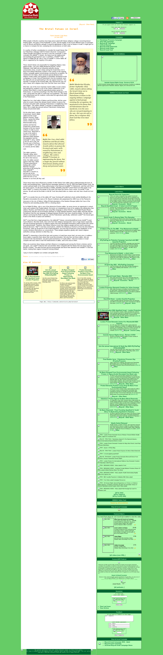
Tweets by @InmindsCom (119, 503)
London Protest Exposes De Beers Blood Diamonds (126, 450)
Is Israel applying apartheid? (111, 453)
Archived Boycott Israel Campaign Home (118, 645)
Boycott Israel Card (106, 50)
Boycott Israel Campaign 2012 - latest (117, 642)
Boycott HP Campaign (107, 43)
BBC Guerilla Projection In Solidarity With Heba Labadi (118, 477)
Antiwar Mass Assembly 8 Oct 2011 (125, 538)
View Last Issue (105, 606)
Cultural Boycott (105, 45)
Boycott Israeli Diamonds (108, 46)
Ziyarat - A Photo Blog (109, 447)
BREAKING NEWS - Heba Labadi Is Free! (114, 465)
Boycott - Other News (87, 24)
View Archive (104, 608)
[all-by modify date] (119, 496)
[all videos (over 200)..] (117, 555)
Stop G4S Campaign (107, 41)
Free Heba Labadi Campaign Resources (114, 480)
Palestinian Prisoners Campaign (111, 40)
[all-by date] (119, 493)
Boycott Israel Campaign (113, 643)
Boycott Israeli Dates (107, 48)
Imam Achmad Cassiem (119, 575)
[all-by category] (119, 494)
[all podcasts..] (119, 587)
